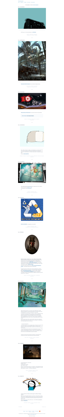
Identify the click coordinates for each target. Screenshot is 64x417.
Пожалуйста (25, 400)
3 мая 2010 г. (32, 403)
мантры (39, 402)
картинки (28, 34)
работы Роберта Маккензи (33, 262)
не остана (32, 402)
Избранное (22, 2)
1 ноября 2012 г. (32, 156)
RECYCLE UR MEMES (24, 224)
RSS (39, 411)
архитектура (31, 34)
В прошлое (20, 406)
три (30, 188)
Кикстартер (28, 2)
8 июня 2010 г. (32, 338)
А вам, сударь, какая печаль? (27, 270)
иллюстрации (35, 4)
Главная (24, 411)
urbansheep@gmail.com (33, 414)
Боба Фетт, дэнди (30, 264)
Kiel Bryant (34, 32)
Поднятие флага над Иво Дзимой (25, 112)
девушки (27, 370)
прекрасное (37, 337)
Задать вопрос (33, 2)
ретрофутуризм (38, 275)
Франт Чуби (31, 261)
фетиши (37, 370)
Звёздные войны (33, 275)
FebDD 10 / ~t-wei (29, 187)
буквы (35, 191)
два (29, 188)
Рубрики (25, 2)
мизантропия (36, 402)
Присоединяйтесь (26, 153)
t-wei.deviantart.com (34, 192)
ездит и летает (26, 337)
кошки (35, 226)
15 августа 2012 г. (29, 192)
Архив (19, 2)
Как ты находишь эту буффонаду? (29, 271)
